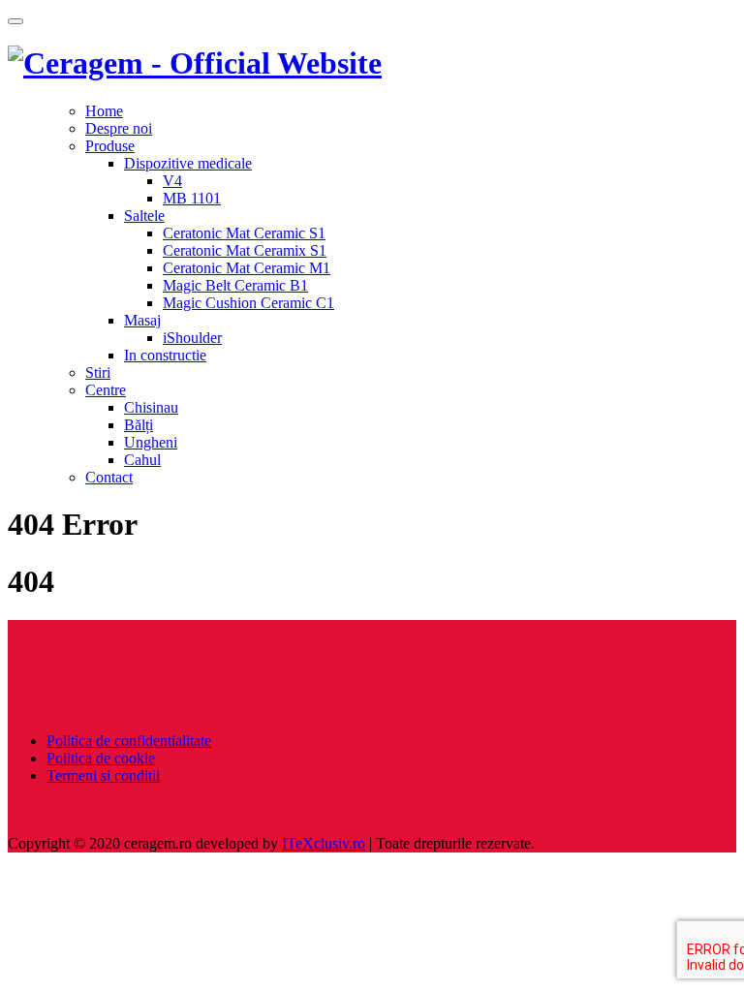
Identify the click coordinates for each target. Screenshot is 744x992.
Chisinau (151, 407)
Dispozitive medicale (188, 163)
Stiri (97, 372)
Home (104, 111)
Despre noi (118, 128)
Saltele (144, 215)
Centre (105, 390)
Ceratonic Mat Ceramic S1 (244, 233)
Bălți (138, 425)
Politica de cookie (100, 758)
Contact (109, 477)
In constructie (165, 355)
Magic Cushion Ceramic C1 (248, 302)
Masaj (142, 320)
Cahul (142, 459)
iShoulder (192, 337)
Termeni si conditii (103, 775)
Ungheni (150, 442)
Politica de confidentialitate (128, 740)
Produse (110, 146)
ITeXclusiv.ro (323, 843)
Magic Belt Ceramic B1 (235, 285)
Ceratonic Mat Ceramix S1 (244, 250)
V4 (172, 180)
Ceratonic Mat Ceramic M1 (246, 268)
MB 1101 (192, 198)
